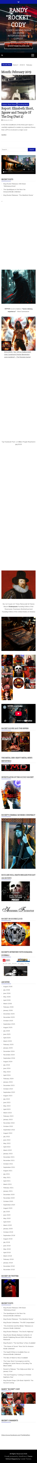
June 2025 (6, 1034)
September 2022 (9, 1130)
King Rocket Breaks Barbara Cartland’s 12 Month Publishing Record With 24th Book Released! (17, 1337)
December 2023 (9, 1085)
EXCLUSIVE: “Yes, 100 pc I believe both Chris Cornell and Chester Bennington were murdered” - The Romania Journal (17, 354)
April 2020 (7, 1222)
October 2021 (8, 1164)
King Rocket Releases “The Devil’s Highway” (18, 1331)
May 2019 (7, 1249)
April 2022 (7, 1147)
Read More (3, 135)
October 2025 (8, 1021)
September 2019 (9, 1235)
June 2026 (6, 993)
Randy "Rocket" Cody (18, 18)
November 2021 (9, 1160)
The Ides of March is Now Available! (15, 1358)
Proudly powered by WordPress (15, 1456)
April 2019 (7, 1252)
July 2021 (6, 1174)
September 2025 (9, 1024)
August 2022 (7, 1133)
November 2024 (9, 1055)
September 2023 (9, 1092)
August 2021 (7, 1171)
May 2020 (7, 1218)
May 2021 (7, 1177)
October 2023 (8, 1089)
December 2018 (9, 1266)
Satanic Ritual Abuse (9, 104)
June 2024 (6, 1068)
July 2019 (6, 1242)
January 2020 (8, 1229)
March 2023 (7, 1113)
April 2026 (7, 1000)
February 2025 (8, 1044)
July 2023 (6, 1099)
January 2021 (8, 1191)
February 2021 (8, 1188)
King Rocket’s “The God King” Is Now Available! (19, 1343)
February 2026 (8, 1007)
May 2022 (7, 1143)
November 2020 (9, 1198)
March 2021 (7, 1184)
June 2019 (6, 1246)
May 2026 (7, 997)
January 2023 (8, 1119)
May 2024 (7, 1072)
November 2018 (9, 1269)
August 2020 (7, 1208)
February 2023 (8, 1116)
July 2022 (6, 1136)
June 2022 (6, 1140)
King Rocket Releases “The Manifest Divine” (18, 195)
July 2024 (6, 1065)
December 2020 (9, 1194)
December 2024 (9, 1051)
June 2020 (6, 1215)
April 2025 (7, 1038)
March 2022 (7, 1150)
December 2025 (9, 1014)
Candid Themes (25, 1459)
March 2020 (7, 1225)
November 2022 (9, 1123)
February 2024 (8, 1078)
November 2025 (9, 1017)
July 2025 (6, 1031)
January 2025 (8, 1048)
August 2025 (7, 1027)
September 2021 (9, 1167)
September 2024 (9, 1058)
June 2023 (6, 1102)
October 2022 (8, 1126)
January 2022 (8, 1154)
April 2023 (7, 1109)
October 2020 (8, 1201)
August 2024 (7, 1061)
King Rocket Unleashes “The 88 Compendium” (19, 1322)
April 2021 (7, 1181)
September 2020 (9, 1205)
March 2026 (7, 1003)
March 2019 (7, 1256)
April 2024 (7, 1075)
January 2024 (8, 1082)
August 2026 (7, 986)
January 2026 (8, 1010)
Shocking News (23, 104)
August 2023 (7, 1096)
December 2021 (9, 1157)
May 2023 (7, 1106)
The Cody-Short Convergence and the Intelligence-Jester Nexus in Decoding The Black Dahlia (17, 1363)
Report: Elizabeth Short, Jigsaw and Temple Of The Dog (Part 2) (17, 112)
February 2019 (8, 1259)
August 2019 (7, 1239)
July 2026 (6, 990)
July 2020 (6, 1211)
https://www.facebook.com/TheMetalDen (15, 1435)
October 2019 (8, 1232)
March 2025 (7, 1041)
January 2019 (8, 1263)
